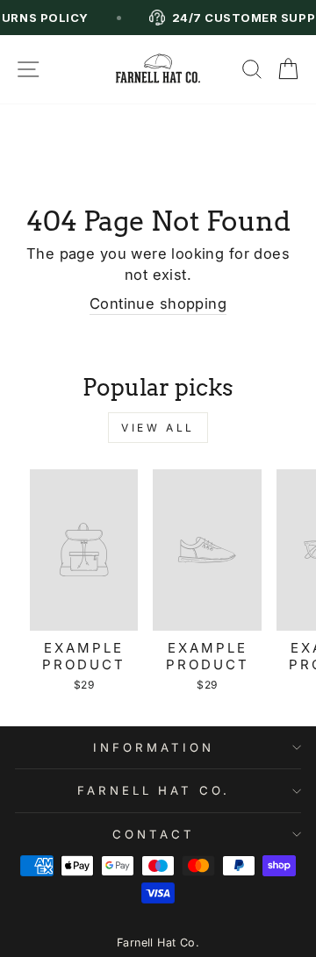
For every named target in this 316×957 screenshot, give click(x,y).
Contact (153, 834)
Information (153, 747)
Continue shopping (158, 303)
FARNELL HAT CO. (154, 790)
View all (158, 427)
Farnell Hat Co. (158, 942)
